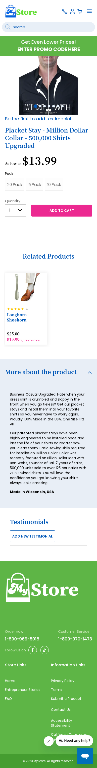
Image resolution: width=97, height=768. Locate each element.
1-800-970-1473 (75, 639)
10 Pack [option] (54, 184)
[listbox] (48, 185)
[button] (35, 105)
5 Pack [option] (34, 184)
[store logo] (21, 11)
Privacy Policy (62, 680)
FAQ (8, 698)
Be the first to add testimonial (38, 119)
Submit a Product (66, 698)
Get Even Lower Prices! (48, 42)
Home (10, 680)
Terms (56, 689)
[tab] (48, 375)
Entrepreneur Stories (22, 689)
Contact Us (61, 709)
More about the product (41, 372)
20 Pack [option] (14, 184)
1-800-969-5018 (22, 639)
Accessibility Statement (61, 723)
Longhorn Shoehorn (17, 317)
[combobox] (48, 27)
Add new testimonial (32, 536)
